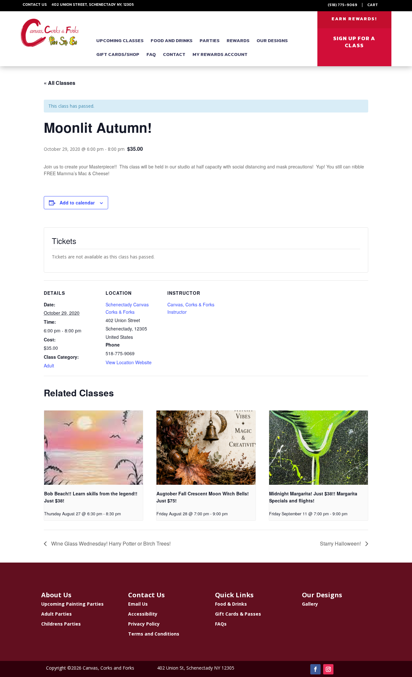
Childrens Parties (61, 624)
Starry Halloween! (341, 543)
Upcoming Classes (120, 40)
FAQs (221, 624)
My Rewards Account (220, 54)
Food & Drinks (231, 604)
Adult (49, 365)
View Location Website (129, 362)
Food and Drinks (171, 40)
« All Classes (59, 82)
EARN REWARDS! (354, 18)
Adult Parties (56, 614)
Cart (372, 5)
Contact (174, 54)
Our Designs (272, 40)
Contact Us (35, 4)
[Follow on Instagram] (328, 669)
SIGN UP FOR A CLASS (354, 42)
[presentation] (93, 447)
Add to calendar (77, 202)
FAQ (151, 54)
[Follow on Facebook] (315, 669)
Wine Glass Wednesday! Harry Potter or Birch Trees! (110, 543)
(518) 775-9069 (342, 5)
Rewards (238, 40)
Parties (210, 40)
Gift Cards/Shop (117, 54)
